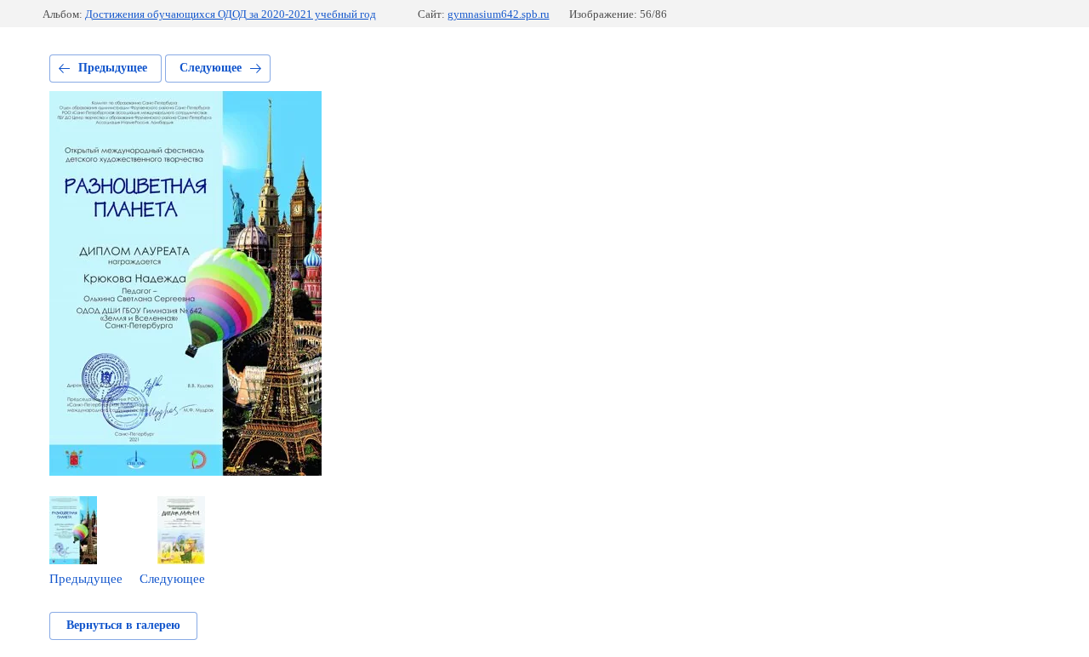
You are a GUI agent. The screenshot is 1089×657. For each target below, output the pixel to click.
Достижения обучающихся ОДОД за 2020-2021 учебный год (230, 14)
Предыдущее (112, 67)
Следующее (211, 67)
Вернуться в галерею (123, 625)
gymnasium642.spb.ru (499, 14)
